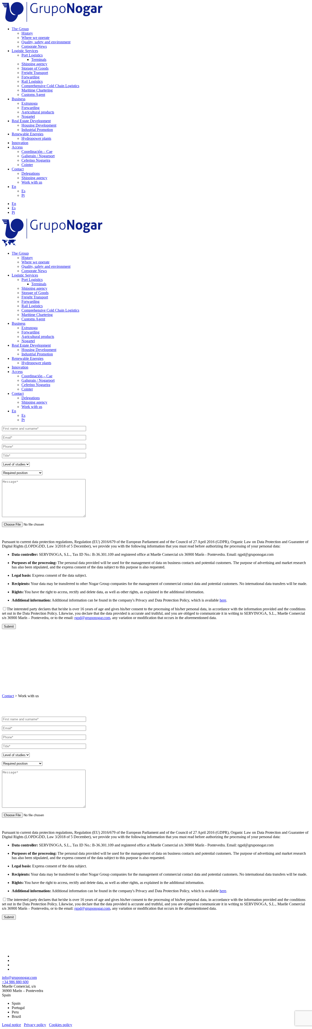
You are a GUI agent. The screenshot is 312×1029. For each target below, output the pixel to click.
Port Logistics (32, 55)
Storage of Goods (35, 68)
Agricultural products (37, 112)
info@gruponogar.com (19, 977)
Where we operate (35, 38)
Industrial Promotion (37, 130)
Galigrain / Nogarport (38, 156)
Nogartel (28, 116)
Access (17, 147)
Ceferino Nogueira (35, 160)
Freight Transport (34, 73)
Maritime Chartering (37, 90)
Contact (18, 169)
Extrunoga (29, 103)
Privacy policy (35, 1025)
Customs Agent (33, 95)
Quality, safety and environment (45, 42)
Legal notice (11, 1025)
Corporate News (34, 46)
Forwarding (30, 77)
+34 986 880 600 (15, 982)
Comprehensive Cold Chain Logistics (50, 86)
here (223, 600)
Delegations (30, 173)
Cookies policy (60, 1025)
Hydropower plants (36, 138)
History (27, 33)
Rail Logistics (32, 81)
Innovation (20, 143)
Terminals (38, 59)
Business (18, 99)
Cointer (27, 165)
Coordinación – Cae (36, 151)
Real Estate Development (31, 121)
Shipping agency (34, 64)
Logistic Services (25, 51)
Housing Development (38, 125)
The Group (20, 29)
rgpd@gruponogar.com (92, 618)
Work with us (31, 182)
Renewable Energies (27, 134)
